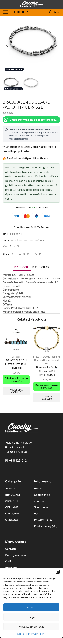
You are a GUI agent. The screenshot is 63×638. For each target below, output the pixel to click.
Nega (31, 617)
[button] (57, 572)
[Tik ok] (27, 12)
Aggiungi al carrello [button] (16, 391)
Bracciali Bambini (51, 356)
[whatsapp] (36, 254)
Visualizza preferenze (31, 626)
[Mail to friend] (28, 254)
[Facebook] (14, 12)
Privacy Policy (37, 633)
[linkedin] (32, 254)
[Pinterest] (24, 254)
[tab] (22, 267)
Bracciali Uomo (36, 239)
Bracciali (22, 239)
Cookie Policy (23, 633)
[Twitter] (12, 254)
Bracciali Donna (42, 360)
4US (16, 246)
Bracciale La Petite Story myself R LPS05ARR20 (47, 371)
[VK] (20, 254)
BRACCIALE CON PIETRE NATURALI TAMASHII (16, 364)
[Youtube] (23, 12)
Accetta (31, 607)
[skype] (39, 254)
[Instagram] (18, 12)
